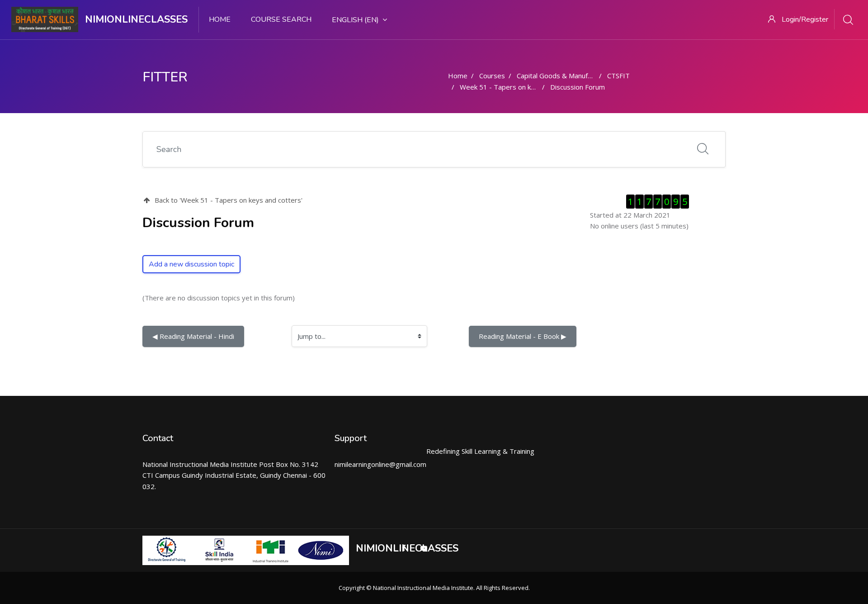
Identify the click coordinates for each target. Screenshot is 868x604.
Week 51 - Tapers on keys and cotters (520, 86)
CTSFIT (618, 75)
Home (220, 19)
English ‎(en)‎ (355, 20)
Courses (492, 75)
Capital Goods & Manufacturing (565, 75)
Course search (281, 19)
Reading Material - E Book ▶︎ (522, 336)
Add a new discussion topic (191, 264)
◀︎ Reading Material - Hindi (193, 336)
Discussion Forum (577, 86)
